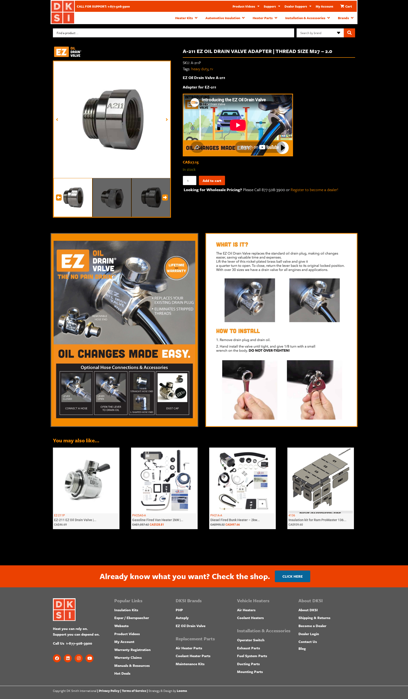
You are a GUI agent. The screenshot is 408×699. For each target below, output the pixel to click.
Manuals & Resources (132, 665)
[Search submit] (349, 32)
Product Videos (244, 6)
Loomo (182, 690)
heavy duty (199, 69)
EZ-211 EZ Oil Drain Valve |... (75, 520)
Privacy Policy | (110, 690)
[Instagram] (79, 658)
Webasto (121, 625)
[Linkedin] (68, 658)
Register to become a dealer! (314, 190)
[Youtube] (89, 658)
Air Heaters (246, 609)
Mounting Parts (250, 671)
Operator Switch (250, 639)
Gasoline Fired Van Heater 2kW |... (157, 520)
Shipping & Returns (314, 617)
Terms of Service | (135, 690)
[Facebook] (57, 658)
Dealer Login (308, 633)
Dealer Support (296, 6)
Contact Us (307, 641)
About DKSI (308, 609)
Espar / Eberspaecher (131, 617)
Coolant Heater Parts (193, 655)
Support (270, 6)
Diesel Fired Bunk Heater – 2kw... (235, 520)
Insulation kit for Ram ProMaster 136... (317, 520)
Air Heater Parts (189, 648)
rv (211, 69)
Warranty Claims (128, 657)
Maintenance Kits (190, 663)
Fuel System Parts (252, 655)
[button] (187, 17)
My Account (324, 6)
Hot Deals (122, 673)
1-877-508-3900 (79, 643)
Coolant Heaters (250, 617)
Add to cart (212, 180)
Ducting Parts (248, 663)
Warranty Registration (132, 649)
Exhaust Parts (248, 648)
